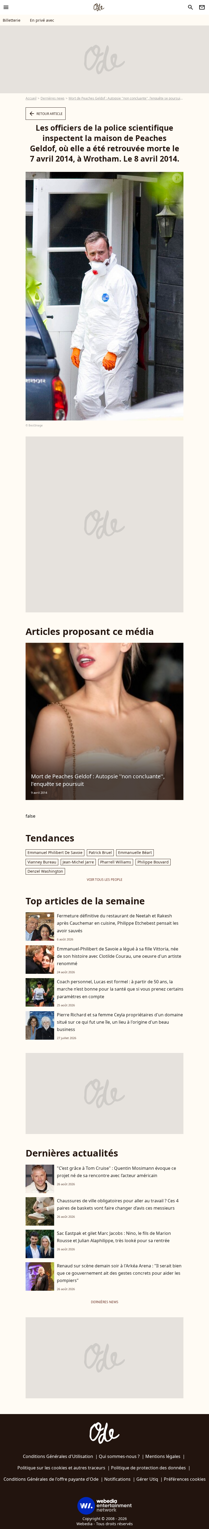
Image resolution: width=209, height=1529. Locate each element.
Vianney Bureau (41, 862)
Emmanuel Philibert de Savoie (54, 852)
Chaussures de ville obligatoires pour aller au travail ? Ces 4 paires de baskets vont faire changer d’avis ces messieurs (118, 1204)
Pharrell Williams (115, 862)
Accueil (31, 98)
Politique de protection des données (148, 1468)
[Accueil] (99, 7)
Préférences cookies (185, 1479)
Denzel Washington (45, 871)
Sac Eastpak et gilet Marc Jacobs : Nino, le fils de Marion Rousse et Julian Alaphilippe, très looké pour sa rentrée (114, 1237)
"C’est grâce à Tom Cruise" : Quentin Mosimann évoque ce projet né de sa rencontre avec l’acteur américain (116, 1171)
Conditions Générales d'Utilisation (58, 1456)
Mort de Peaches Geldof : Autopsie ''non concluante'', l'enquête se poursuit (125, 98)
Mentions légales (162, 1456)
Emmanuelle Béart (135, 852)
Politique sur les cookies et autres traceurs (61, 1468)
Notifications (117, 1479)
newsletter (202, 7)
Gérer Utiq (147, 1479)
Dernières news (52, 98)
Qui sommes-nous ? (119, 1456)
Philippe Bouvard (153, 862)
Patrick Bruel (100, 852)
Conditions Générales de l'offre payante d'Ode (51, 1479)
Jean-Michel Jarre (78, 862)
